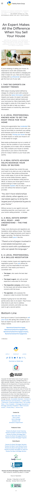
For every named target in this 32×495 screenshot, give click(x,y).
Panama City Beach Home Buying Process (16, 446)
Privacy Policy (10, 407)
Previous (4, 338)
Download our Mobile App (16, 361)
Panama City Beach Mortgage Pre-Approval (16, 449)
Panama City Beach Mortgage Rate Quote (16, 447)
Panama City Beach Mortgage (19, 45)
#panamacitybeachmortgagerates (16, 334)
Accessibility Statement (17, 399)
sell (19, 263)
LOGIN (24, 354)
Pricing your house (19, 134)
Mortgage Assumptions (22, 404)
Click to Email (16, 417)
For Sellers (19, 42)
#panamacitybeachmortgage (15, 327)
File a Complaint (10, 404)
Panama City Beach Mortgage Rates (16, 434)
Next (28, 338)
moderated (23, 126)
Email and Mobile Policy (16, 402)
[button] (2, 3)
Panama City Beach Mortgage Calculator (16, 444)
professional (15, 77)
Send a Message (16, 419)
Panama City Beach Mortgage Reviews (16, 451)
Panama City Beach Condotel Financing (16, 432)
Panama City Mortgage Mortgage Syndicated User (15, 41)
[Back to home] (16, 3)
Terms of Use (19, 407)
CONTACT (16, 354)
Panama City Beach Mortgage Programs (16, 437)
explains (12, 185)
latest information (17, 95)
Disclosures (5, 402)
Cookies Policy (26, 400)
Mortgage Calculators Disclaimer (9, 405)
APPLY (8, 354)
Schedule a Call (16, 421)
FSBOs (26, 42)
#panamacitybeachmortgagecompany (16, 331)
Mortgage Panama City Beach (13, 44)
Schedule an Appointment (16, 422)
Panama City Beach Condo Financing (16, 431)
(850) (16, 415)
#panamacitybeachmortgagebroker (15, 329)
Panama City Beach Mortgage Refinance (16, 436)
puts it (15, 237)
